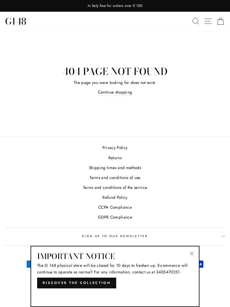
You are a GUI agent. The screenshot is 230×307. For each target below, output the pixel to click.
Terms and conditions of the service (115, 187)
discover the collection (77, 282)
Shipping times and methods (115, 168)
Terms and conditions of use (115, 177)
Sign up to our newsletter (115, 236)
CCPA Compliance (115, 207)
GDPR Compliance (115, 217)
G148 (15, 21)
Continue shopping (115, 92)
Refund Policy (114, 197)
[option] (115, 6)
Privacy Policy (115, 148)
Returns (115, 158)
